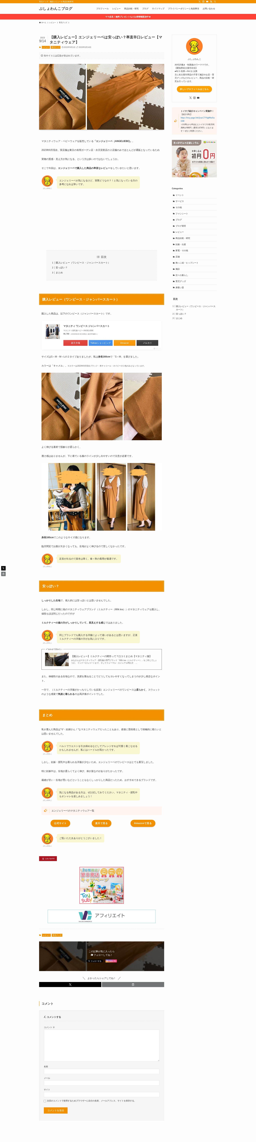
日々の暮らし (182, 275)
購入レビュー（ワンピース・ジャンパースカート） (83, 262)
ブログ (179, 219)
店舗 (178, 256)
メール (47, 1078)
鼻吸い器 (180, 287)
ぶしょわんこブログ (55, 8)
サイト (47, 1089)
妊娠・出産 (181, 244)
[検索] (215, 1)
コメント (49, 1027)
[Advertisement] (101, 220)
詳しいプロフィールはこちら (194, 89)
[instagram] (203, 1)
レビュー (46, 47)
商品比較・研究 (183, 238)
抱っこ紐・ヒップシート (187, 263)
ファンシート (182, 213)
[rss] (211, 1)
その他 (179, 207)
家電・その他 (182, 250)
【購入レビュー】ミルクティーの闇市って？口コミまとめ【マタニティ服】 (111, 656)
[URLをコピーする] (133, 984)
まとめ (59, 272)
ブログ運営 (181, 226)
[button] (70, 984)
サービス (180, 201)
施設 (178, 269)
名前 (46, 1066)
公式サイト (60, 823)
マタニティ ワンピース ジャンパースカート (86, 326)
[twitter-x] (199, 1)
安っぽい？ (62, 267)
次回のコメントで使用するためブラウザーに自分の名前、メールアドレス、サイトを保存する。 (91, 1101)
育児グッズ (56, 47)
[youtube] (207, 1)
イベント (180, 195)
